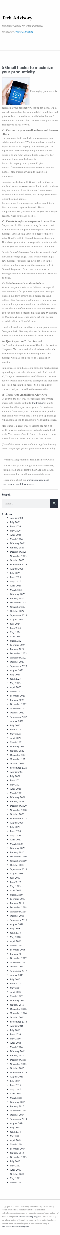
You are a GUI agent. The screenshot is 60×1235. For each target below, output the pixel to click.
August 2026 (17, 517)
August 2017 (17, 975)
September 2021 (18, 767)
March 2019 (16, 894)
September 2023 (18, 666)
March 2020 (16, 843)
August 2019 (17, 873)
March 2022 (16, 742)
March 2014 (16, 1144)
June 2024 (15, 627)
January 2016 (17, 1055)
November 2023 (18, 657)
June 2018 (15, 932)
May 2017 (15, 987)
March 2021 (16, 793)
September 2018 (18, 920)
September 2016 (18, 1021)
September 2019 (18, 869)
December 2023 (18, 653)
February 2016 (17, 1051)
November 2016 (18, 1013)
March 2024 (16, 640)
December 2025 (18, 551)
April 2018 (15, 941)
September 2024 (18, 615)
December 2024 (18, 602)
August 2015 (17, 1076)
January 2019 (17, 903)
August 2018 (17, 924)
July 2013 (15, 1161)
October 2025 (17, 560)
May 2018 (15, 937)
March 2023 (16, 691)
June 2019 (15, 881)
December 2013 (18, 1157)
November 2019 (18, 860)
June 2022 (15, 729)
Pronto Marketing (23, 31)
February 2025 (17, 594)
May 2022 (15, 733)
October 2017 (17, 966)
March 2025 (16, 589)
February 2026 (17, 543)
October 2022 (17, 712)
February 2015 (17, 1102)
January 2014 (17, 1152)
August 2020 (17, 822)
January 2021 (17, 801)
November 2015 (18, 1064)
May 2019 (15, 886)
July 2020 (15, 826)
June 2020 (15, 831)
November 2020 (18, 810)
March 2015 (16, 1097)
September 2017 (18, 970)
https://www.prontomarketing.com (15, 1226)
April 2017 (15, 991)
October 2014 (17, 1114)
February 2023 (17, 695)
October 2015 (17, 1068)
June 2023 (15, 678)
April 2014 (15, 1140)
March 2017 (16, 996)
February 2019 (17, 898)
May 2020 (15, 835)
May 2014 (15, 1135)
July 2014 (15, 1127)
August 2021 (17, 771)
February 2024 (17, 644)
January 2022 (17, 750)
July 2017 (15, 979)
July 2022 (15, 725)
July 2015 (15, 1080)
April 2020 (15, 839)
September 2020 (18, 818)
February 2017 (17, 1000)
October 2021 (17, 763)
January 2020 (17, 852)
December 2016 (18, 1008)
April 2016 (15, 1042)
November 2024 (18, 606)
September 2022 (18, 716)
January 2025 (17, 598)
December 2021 (18, 754)
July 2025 (15, 573)
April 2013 (15, 1169)
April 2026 (15, 534)
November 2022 (18, 708)
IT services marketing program (28, 1216)
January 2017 (17, 1004)
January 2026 (17, 547)
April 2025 (15, 585)
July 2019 (15, 877)
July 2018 (15, 928)
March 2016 (16, 1047)
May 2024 (15, 632)
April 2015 (15, 1093)
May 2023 (15, 683)
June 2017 (15, 983)
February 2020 (17, 848)
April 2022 (15, 738)
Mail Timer (38, 402)
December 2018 (18, 907)
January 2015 (17, 1106)
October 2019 (17, 864)
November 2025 (18, 556)
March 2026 (16, 539)
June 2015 (15, 1085)
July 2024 (15, 623)
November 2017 (18, 962)
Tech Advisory (17, 17)
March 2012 (16, 1182)
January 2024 (17, 649)
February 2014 (17, 1148)
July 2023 (15, 674)
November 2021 (18, 759)
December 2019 (18, 856)
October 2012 (17, 1174)
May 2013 (15, 1165)
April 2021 (15, 788)
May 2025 (15, 581)
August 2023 (17, 670)
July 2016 (15, 1030)
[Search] (54, 503)
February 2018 (17, 949)
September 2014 (18, 1118)
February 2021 (17, 797)
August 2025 (17, 568)
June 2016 (15, 1034)
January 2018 (17, 953)
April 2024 (15, 636)
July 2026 (15, 522)
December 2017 (18, 958)
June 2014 (15, 1131)
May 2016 (15, 1038)
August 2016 (17, 1025)
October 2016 (17, 1017)
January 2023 (17, 699)
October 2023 (17, 661)
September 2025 (18, 564)
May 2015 (15, 1089)
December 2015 (18, 1059)
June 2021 (15, 780)
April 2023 (15, 687)
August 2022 (17, 721)
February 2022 (17, 746)
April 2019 (15, 890)
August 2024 (17, 619)
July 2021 (15, 776)
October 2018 (17, 915)
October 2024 (17, 611)
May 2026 (15, 530)
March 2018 (16, 945)
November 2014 (18, 1110)
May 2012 (15, 1178)
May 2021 (15, 784)
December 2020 (18, 805)
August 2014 (17, 1123)
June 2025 (15, 577)
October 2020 (17, 814)
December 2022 (18, 704)
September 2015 (18, 1072)
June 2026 (15, 526)
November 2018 (18, 911)
